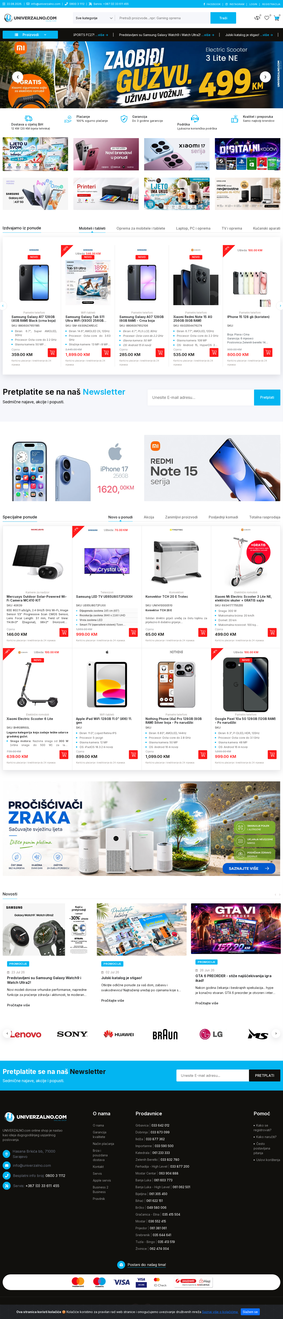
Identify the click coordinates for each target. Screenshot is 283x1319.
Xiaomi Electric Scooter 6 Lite (30, 719)
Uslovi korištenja (268, 1160)
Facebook (213, 4)
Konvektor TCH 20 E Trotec (166, 596)
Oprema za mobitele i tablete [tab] (141, 228)
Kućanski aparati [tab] (266, 228)
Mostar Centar (146, 1173)
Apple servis (102, 1180)
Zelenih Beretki (147, 1159)
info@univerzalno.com (45, 4)
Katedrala (142, 1153)
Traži (223, 18)
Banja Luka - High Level (153, 1187)
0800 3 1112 (76, 4)
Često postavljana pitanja (262, 1148)
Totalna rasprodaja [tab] (264, 517)
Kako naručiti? (266, 1137)
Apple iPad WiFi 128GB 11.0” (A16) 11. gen (104, 720)
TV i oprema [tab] (232, 228)
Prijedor (141, 1228)
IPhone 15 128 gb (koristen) (194, 317)
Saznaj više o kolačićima (220, 1312)
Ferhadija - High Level (151, 1166)
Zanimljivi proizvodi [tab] (181, 517)
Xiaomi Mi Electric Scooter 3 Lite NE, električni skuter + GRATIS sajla (243, 598)
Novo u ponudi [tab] (120, 517)
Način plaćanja (103, 1144)
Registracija (271, 4)
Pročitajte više (18, 1000)
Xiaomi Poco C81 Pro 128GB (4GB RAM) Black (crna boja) (249, 318)
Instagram (237, 4)
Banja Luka (143, 1180)
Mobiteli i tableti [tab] (92, 228)
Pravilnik (99, 1199)
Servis (97, 1173)
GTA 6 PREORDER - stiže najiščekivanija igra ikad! (139, 978)
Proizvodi (31, 34)
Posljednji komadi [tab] (223, 517)
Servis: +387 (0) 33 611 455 (111, 4)
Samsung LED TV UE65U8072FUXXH (104, 596)
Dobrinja (142, 1132)
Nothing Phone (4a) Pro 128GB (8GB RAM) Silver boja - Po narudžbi (173, 720)
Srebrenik (143, 1235)
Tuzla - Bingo (145, 1242)
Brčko (140, 1207)
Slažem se (250, 1312)
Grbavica (142, 1125)
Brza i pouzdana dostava (100, 1155)
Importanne (144, 1146)
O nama (98, 1125)
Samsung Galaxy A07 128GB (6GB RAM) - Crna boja (87, 318)
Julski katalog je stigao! (27, 978)
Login (253, 4)
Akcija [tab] (149, 517)
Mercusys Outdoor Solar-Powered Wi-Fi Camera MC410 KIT (37, 598)
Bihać (139, 1201)
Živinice (141, 1248)
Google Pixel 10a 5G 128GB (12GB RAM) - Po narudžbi (245, 720)
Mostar (140, 1221)
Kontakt (98, 1167)
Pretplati (264, 1075)
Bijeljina (141, 1194)
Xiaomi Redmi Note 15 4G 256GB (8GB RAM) (138, 318)
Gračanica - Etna (147, 1214)
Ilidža (139, 1139)
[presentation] (17, 76)
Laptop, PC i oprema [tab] (193, 228)
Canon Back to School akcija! (220, 978)
